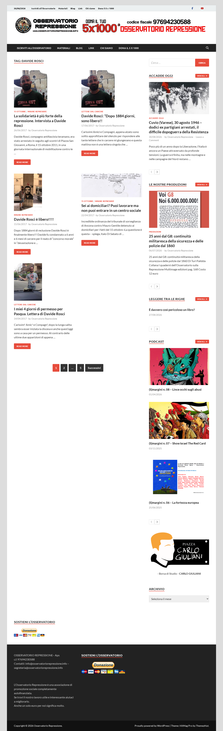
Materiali (62, 8)
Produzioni (155, 231)
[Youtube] (202, 8)
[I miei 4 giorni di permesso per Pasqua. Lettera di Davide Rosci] (44, 282)
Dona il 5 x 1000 (106, 8)
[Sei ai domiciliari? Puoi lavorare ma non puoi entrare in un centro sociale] (111, 186)
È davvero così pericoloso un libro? (172, 310)
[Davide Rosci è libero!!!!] (44, 193)
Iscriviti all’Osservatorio (43, 8)
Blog (73, 8)
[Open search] (207, 48)
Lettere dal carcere (92, 111)
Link (80, 8)
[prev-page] (151, 171)
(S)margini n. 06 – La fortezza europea (174, 502)
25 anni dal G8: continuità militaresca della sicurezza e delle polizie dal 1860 (176, 241)
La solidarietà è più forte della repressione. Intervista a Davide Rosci (40, 121)
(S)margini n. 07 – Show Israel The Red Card (177, 443)
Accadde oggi (156, 118)
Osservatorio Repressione (44, 130)
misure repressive (37, 111)
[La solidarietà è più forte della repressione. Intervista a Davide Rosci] (44, 89)
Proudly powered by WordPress (152, 725)
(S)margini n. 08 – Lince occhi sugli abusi (175, 389)
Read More (21, 161)
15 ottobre (20, 111)
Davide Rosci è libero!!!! (34, 219)
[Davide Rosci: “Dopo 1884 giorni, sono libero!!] (111, 89)
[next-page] (157, 171)
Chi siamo (90, 8)
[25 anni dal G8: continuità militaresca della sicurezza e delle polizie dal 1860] (179, 209)
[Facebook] (192, 8)
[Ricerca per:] (179, 63)
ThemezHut (202, 725)
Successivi (94, 367)
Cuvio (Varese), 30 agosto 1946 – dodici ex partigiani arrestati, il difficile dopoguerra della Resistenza (178, 127)
